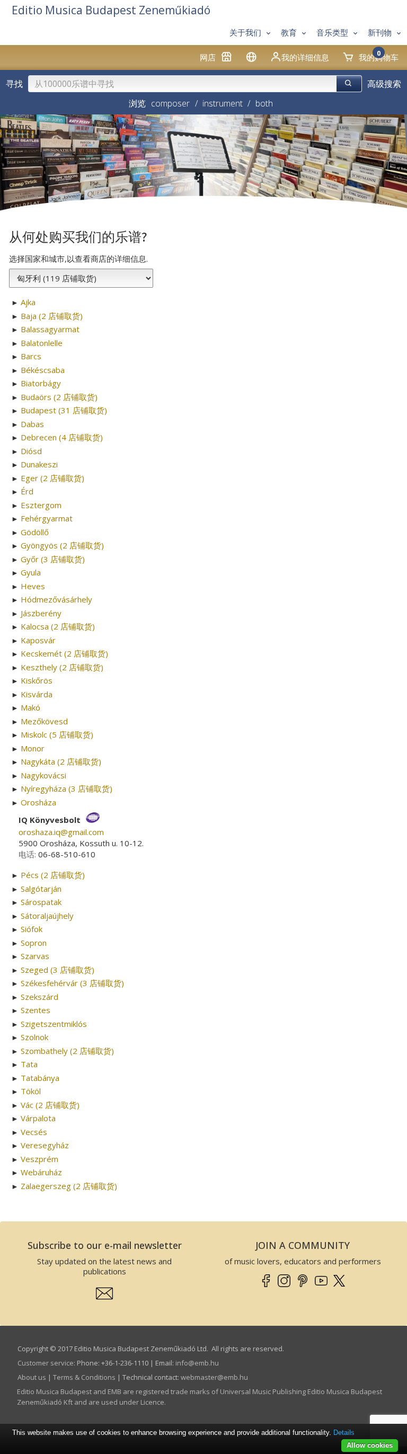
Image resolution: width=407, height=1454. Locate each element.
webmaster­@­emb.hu (214, 1377)
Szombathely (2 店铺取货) (67, 1050)
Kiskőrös (36, 680)
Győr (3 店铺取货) (53, 559)
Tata (29, 1064)
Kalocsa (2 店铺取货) (58, 626)
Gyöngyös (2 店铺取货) (62, 545)
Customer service (45, 1363)
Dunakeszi (39, 464)
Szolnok (34, 1037)
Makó (30, 707)
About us (31, 1377)
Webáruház (41, 1172)
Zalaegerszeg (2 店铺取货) (69, 1186)
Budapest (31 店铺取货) (64, 410)
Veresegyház (45, 1145)
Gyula (31, 572)
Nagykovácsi (43, 775)
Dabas (32, 424)
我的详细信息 (305, 57)
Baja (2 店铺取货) (52, 316)
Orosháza (38, 802)
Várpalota (38, 1118)
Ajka (28, 302)
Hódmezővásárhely (56, 599)
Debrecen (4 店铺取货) (62, 437)
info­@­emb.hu (197, 1363)
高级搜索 (384, 83)
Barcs (31, 356)
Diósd (31, 451)
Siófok (31, 929)
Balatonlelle (42, 343)
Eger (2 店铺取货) (52, 478)
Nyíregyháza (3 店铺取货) (66, 788)
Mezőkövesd (44, 721)
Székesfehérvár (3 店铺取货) (72, 983)
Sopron (34, 942)
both (263, 103)
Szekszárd (39, 996)
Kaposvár (38, 640)
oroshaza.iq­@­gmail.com (61, 832)
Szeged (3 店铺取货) (57, 969)
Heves (33, 586)
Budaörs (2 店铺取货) (59, 397)
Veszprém (39, 1159)
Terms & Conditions (84, 1377)
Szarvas (35, 956)
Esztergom (41, 505)
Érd (27, 491)
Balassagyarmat (50, 329)
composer (170, 103)
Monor (33, 748)
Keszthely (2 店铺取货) (62, 667)
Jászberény (41, 613)
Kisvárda (36, 694)
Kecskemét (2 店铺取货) (64, 653)
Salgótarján (41, 888)
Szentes (35, 1010)
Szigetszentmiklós (54, 1023)
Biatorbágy (41, 383)
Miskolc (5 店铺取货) (57, 734)
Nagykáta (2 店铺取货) (61, 761)
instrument (222, 103)
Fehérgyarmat (47, 518)
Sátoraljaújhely (47, 915)
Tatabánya (40, 1077)
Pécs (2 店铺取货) (53, 875)
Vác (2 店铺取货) (50, 1105)
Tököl (31, 1091)
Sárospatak (41, 902)
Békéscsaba (43, 370)
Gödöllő (35, 532)
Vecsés (34, 1132)
